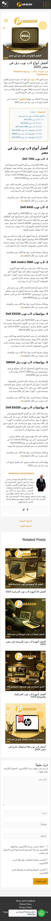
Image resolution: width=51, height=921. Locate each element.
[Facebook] (27, 509)
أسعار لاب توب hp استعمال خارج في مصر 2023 (27, 748)
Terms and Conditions (25, 901)
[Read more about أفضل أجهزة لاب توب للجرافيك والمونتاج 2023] (25, 671)
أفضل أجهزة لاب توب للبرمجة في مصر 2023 (26, 642)
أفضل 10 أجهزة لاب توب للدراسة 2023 (26, 591)
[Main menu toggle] (45, 4)
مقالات (34, 71)
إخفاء (33, 112)
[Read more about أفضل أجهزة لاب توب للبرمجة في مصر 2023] (25, 618)
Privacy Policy (25, 907)
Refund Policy (25, 904)
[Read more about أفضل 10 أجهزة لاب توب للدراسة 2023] (25, 568)
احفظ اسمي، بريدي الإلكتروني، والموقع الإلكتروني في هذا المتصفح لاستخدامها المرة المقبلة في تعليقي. (25, 849)
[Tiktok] (23, 509)
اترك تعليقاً (43, 71)
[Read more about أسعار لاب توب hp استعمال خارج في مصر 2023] (25, 723)
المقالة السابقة (25, 521)
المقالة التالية (25, 526)
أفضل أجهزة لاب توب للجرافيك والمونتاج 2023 (30, 695)
